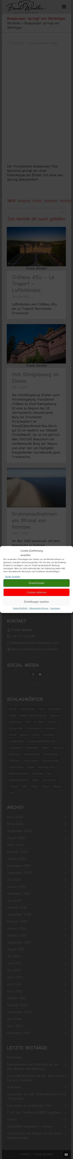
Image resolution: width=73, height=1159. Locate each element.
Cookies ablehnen (37, 592)
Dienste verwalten (12, 576)
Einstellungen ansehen (36, 601)
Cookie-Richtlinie (20, 608)
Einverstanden (36, 583)
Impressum (55, 608)
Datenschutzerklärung (38, 608)
